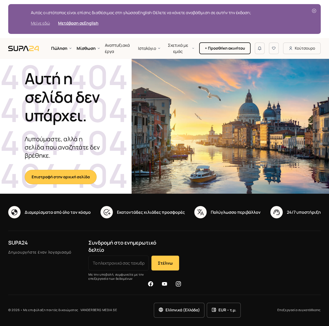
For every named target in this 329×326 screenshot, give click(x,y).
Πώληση (59, 48)
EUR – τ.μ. (227, 310)
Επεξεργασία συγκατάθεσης (299, 310)
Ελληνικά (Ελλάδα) (183, 310)
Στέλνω (165, 263)
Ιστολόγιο (147, 48)
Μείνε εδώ (40, 23)
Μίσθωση (86, 48)
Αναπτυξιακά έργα (117, 48)
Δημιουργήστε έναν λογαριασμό (39, 252)
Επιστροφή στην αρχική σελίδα (61, 177)
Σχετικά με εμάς (178, 48)
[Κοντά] (314, 10)
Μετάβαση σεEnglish (78, 23)
